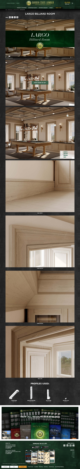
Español (73, 453)
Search (72, 3)
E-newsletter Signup (11, 3)
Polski (73, 457)
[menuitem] (68, 3)
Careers (17, 3)
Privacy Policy (41, 466)
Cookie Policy (46, 466)
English (73, 451)
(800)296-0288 (10, 452)
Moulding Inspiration (16, 9)
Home (6, 9)
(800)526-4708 (10, 447)
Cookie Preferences (51, 466)
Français (73, 454)
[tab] (22, 8)
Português (73, 456)
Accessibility (36, 466)
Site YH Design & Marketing (59, 466)
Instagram (64, 445)
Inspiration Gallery (10, 9)
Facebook (73, 445)
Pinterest (70, 445)
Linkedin (67, 445)
